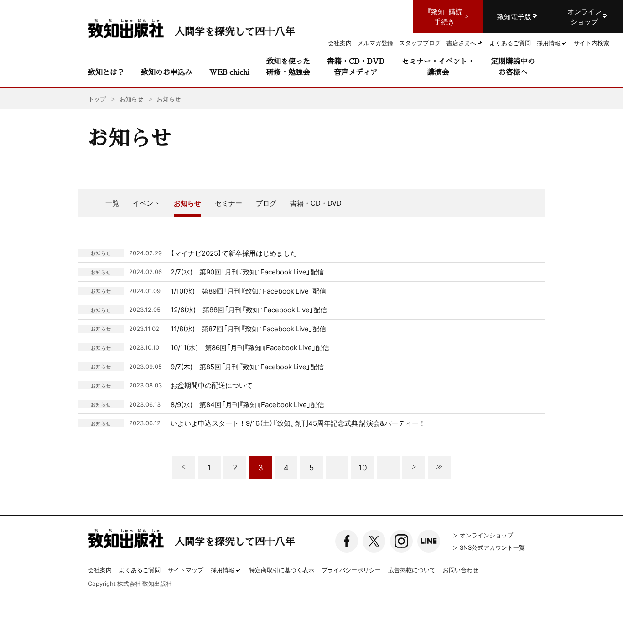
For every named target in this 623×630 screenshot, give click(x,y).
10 (362, 467)
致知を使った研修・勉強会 (288, 66)
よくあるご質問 (140, 570)
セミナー (228, 203)
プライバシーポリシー (351, 570)
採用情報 (222, 570)
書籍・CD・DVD (316, 203)
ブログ (266, 203)
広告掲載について (412, 570)
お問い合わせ (460, 570)
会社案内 (100, 570)
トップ (97, 98)
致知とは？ (106, 72)
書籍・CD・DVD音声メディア (355, 66)
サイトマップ (185, 570)
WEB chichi (229, 72)
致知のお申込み (166, 72)
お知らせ (187, 203)
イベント (146, 203)
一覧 (112, 203)
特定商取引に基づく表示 (281, 570)
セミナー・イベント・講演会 (438, 66)
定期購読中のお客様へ (513, 66)
